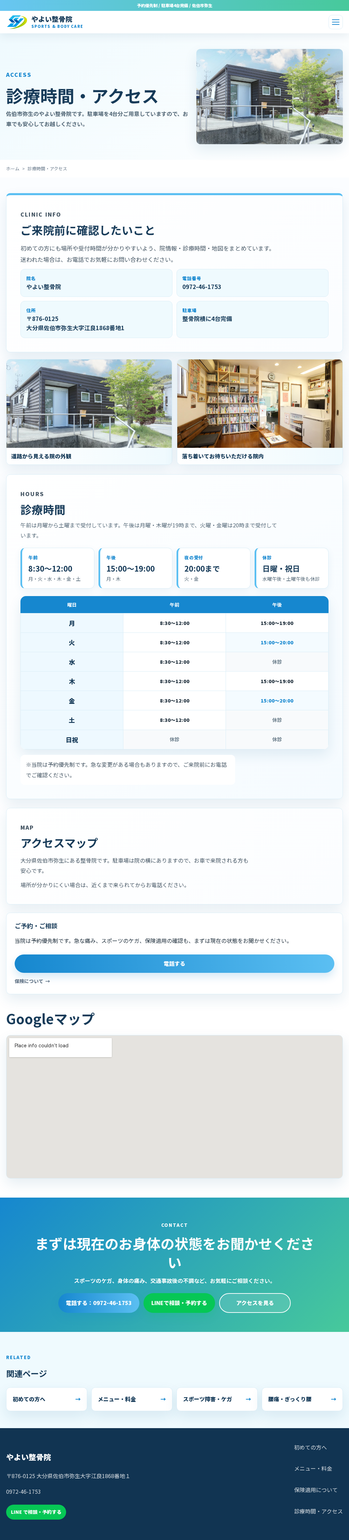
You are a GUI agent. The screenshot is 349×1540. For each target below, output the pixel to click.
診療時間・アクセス (318, 1511)
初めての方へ (310, 1447)
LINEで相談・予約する (179, 1303)
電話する (174, 963)
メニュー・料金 (313, 1468)
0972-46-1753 (201, 286)
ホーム (12, 168)
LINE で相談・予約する (36, 1511)
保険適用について (316, 1490)
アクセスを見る (255, 1303)
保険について (29, 981)
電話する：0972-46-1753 (99, 1303)
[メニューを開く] (336, 22)
